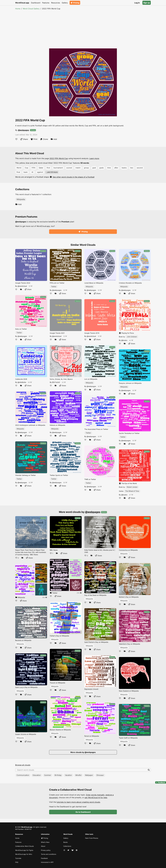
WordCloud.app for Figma (24, 850)
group (86, 168)
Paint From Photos (91, 838)
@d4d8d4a (22, 382)
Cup (26, 168)
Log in (137, 3)
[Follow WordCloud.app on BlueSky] (73, 850)
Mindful (78, 775)
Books (65, 842)
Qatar (41, 168)
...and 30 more (52, 172)
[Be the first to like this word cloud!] (16, 139)
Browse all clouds (22, 765)
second (140, 168)
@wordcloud (22, 286)
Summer (47, 775)
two (131, 168)
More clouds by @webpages (83, 752)
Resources (55, 3)
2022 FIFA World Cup (59, 158)
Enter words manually (95, 795)
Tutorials (18, 858)
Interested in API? (47, 862)
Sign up (146, 3)
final (18, 172)
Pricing (76, 3)
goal (94, 168)
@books (124, 340)
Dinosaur (100, 775)
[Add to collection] (21, 289)
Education (37, 775)
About (43, 846)
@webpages (23, 130)
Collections (67, 846)
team (26, 172)
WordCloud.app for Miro (23, 854)
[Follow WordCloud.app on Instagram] (64, 850)
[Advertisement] (83, 27)
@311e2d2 (56, 382)
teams (124, 168)
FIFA (33, 168)
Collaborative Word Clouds (24, 846)
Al (32, 172)
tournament (58, 168)
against (40, 172)
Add (55, 139)
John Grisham (132, 337)
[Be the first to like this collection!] (16, 601)
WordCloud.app (22, 3)
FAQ (16, 862)
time (109, 168)
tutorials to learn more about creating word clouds (78, 802)
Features (45, 3)
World (19, 168)
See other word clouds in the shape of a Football (73, 177)
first (48, 168)
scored (69, 168)
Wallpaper (89, 775)
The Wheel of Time (132, 491)
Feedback (44, 858)
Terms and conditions (48, 854)
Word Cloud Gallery (31, 8)
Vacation (68, 775)
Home (17, 8)
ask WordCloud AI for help (96, 797)
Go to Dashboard (83, 812)
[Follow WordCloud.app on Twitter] (68, 850)
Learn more (94, 158)
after (116, 168)
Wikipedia (21, 199)
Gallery (65, 3)
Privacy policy (45, 850)
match (78, 168)
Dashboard (35, 3)
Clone (45, 139)
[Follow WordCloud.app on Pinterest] (77, 850)
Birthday (58, 775)
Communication (23, 775)
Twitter (19, 333)
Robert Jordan (132, 487)
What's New (45, 842)
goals (101, 168)
